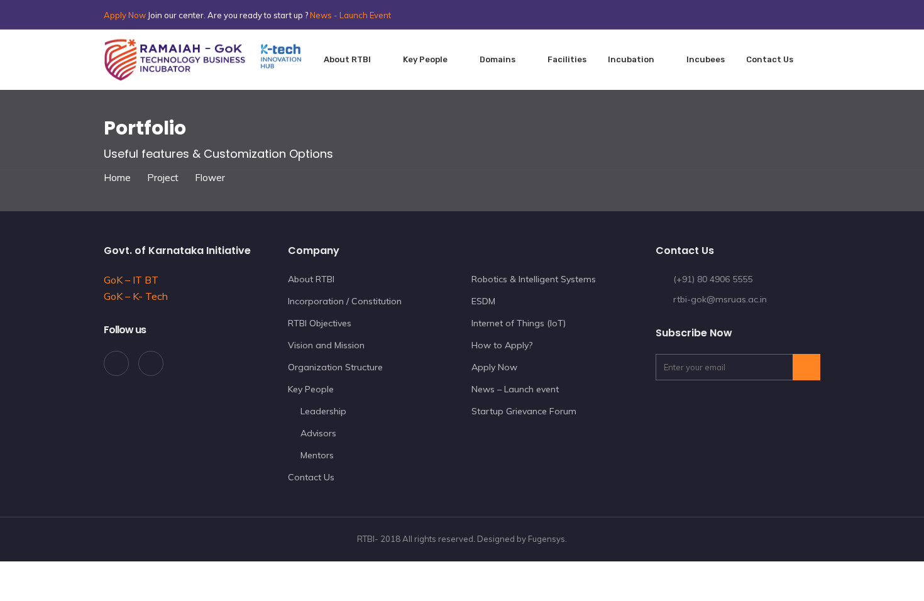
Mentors (317, 455)
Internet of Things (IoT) (518, 323)
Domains (497, 59)
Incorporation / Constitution (345, 301)
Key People (425, 59)
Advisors (318, 433)
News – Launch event (515, 389)
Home (117, 178)
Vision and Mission (326, 345)
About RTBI (347, 59)
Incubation (631, 59)
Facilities (566, 59)
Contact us (769, 59)
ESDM (483, 301)
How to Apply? (501, 345)
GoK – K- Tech (136, 296)
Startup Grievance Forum (523, 411)
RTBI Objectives (319, 323)
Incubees (705, 59)
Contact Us (311, 477)
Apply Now (125, 15)
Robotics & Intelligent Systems (533, 279)
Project (163, 178)
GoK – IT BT (131, 279)
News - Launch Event (350, 15)
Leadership (323, 411)
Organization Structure (335, 367)
